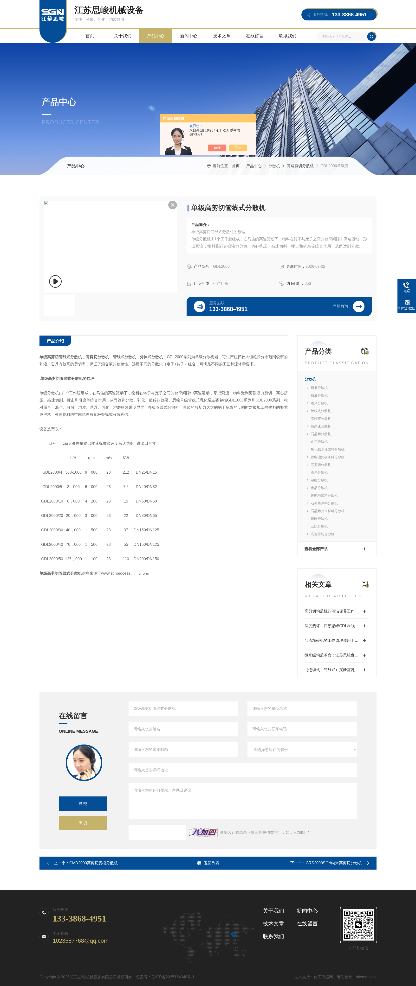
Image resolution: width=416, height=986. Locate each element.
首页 (89, 35)
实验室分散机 (321, 418)
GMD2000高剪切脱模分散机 (93, 863)
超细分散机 (319, 480)
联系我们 (287, 35)
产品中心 (155, 35)
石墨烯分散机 (321, 434)
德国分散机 (319, 519)
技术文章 (221, 35)
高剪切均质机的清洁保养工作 (330, 611)
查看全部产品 (316, 549)
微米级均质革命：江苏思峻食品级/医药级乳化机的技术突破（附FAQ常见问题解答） (337, 655)
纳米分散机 (319, 403)
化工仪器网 (323, 977)
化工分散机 (319, 442)
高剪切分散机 (321, 465)
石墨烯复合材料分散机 (327, 511)
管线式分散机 (321, 411)
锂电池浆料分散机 (324, 495)
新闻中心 (188, 35)
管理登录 (344, 977)
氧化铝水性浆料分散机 (327, 449)
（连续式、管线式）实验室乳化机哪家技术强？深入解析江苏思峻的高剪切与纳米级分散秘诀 (337, 670)
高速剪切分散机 (300, 166)
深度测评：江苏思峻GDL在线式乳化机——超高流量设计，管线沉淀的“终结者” (337, 626)
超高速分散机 (321, 426)
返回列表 (211, 863)
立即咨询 (340, 306)
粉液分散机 (319, 395)
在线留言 (254, 35)
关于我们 (122, 35)
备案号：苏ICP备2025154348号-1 (165, 977)
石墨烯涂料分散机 (324, 503)
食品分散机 (319, 488)
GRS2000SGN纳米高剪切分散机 (334, 863)
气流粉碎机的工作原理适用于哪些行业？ (337, 640)
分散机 (274, 166)
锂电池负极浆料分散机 (327, 457)
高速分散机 (319, 472)
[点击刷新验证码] (203, 832)
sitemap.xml (366, 977)
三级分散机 (319, 526)
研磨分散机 (319, 388)
